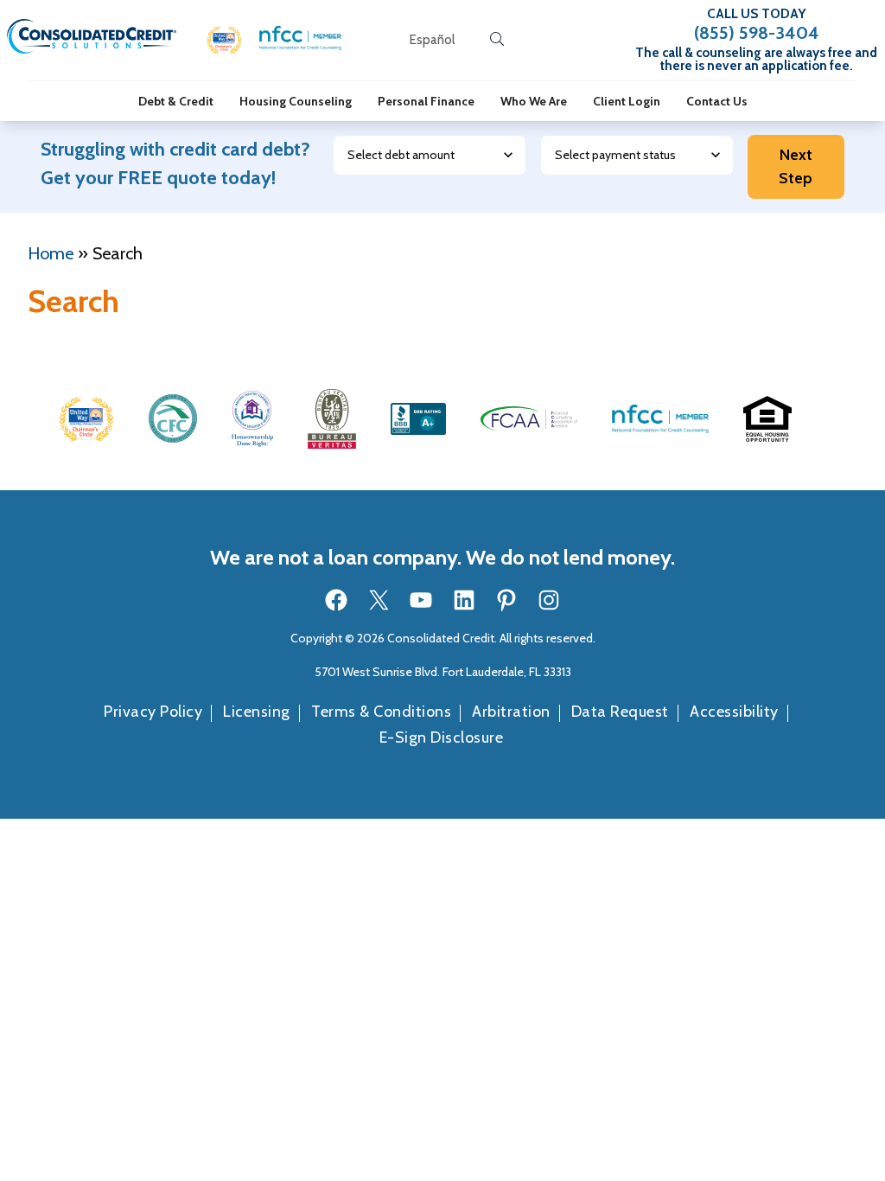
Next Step (795, 166)
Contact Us (717, 101)
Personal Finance (426, 101)
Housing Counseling (295, 101)
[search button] (497, 40)
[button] (224, 40)
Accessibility (734, 711)
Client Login (626, 101)
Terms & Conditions (381, 711)
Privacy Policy (153, 711)
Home (50, 253)
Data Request (620, 711)
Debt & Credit (175, 101)
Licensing (256, 711)
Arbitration (511, 711)
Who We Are (533, 101)
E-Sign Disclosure (441, 737)
